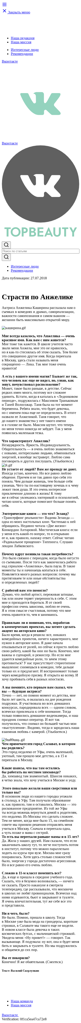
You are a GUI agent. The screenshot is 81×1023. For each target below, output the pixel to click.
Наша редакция (22, 38)
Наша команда (22, 1001)
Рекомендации (22, 54)
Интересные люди (25, 50)
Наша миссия (21, 42)
